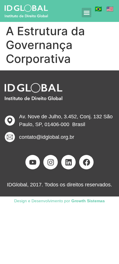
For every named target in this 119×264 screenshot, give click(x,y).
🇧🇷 (98, 9)
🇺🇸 (110, 9)
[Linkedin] (68, 162)
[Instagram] (50, 162)
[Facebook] (86, 162)
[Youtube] (32, 162)
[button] (86, 12)
